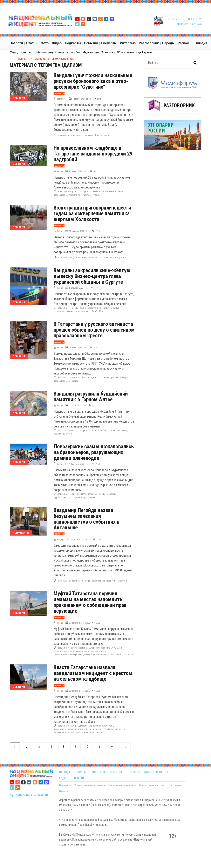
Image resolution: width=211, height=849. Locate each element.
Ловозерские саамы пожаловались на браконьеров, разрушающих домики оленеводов (94, 452)
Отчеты (63, 791)
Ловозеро (111, 494)
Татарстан (73, 381)
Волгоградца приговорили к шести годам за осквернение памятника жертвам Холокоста (92, 213)
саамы (92, 497)
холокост (108, 257)
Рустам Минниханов (64, 732)
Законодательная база (122, 785)
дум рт (74, 725)
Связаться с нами (191, 24)
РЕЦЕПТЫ (162, 772)
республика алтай (63, 433)
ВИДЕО (63, 778)
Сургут (116, 308)
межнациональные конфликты (91, 651)
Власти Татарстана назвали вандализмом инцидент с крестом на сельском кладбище (93, 673)
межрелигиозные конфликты (68, 654)
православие (60, 195)
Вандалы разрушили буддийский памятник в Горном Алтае (91, 396)
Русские (96, 195)
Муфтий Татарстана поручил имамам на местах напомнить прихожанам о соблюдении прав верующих (90, 602)
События (19, 98)
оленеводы (81, 497)
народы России (78, 308)
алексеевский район (68, 191)
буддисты (72, 430)
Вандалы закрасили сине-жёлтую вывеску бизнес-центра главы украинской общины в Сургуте (92, 276)
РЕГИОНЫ (80, 772)
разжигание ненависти (99, 308)
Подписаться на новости (30, 795)
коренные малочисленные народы (88, 494)
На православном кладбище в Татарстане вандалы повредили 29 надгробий (93, 153)
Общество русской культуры (114, 377)
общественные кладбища (96, 654)
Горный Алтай (99, 430)
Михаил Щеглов (90, 377)
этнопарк (106, 135)
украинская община (64, 311)
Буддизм (62, 430)
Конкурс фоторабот (68, 52)
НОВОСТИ (78, 778)
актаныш (62, 377)
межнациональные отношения (108, 191)
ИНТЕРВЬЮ (98, 772)
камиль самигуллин (64, 651)
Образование (125, 52)
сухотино (88, 135)
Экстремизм (121, 257)
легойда (86, 580)
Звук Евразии (144, 52)
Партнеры (175, 785)
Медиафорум (91, 52)
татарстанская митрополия (90, 732)
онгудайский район (117, 430)
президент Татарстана (65, 729)
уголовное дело (95, 257)
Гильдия (201, 43)
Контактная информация (89, 785)
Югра (101, 311)
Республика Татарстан (79, 195)
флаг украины (82, 311)
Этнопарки (108, 52)
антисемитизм (65, 257)
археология (63, 135)
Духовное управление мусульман (105, 647)
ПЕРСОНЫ (133, 772)
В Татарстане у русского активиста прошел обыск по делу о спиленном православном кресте (94, 329)
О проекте (65, 785)
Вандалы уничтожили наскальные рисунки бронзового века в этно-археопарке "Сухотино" (93, 81)
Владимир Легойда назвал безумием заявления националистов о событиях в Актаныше (87, 518)
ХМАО (94, 311)
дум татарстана (79, 647)
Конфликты (21, 532)
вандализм (76, 135)
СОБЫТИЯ (116, 772)
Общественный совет (152, 785)
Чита (96, 135)
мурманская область (64, 497)
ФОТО (147, 772)
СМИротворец (44, 52)
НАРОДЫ (64, 772)
